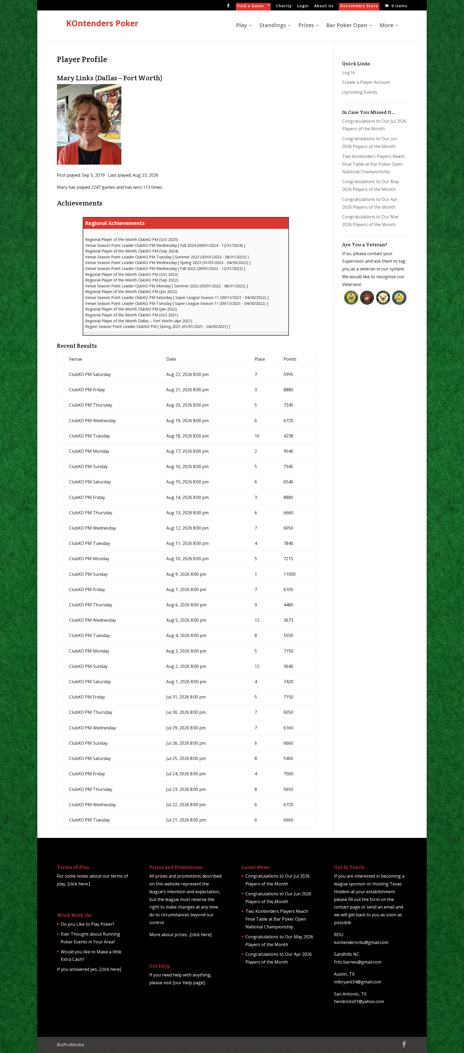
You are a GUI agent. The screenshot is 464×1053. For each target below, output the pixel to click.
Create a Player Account (366, 82)
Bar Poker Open (346, 26)
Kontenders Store (359, 6)
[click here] (110, 969)
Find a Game (250, 6)
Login (303, 6)
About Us (324, 6)
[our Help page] (189, 983)
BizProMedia (70, 1045)
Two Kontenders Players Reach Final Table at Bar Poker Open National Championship (373, 164)
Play (241, 26)
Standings (272, 26)
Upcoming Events (359, 92)
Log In (348, 72)
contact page (347, 907)
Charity (284, 6)
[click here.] (78, 884)
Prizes (306, 26)
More (386, 26)
